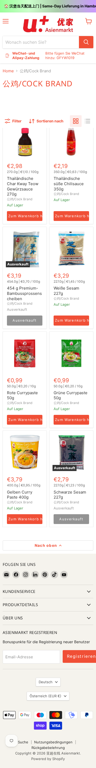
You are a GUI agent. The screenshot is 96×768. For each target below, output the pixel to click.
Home (8, 71)
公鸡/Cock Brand (20, 199)
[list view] (87, 121)
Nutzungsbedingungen (53, 742)
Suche (23, 742)
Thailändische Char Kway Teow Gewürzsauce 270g (22, 186)
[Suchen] (86, 42)
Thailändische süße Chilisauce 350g (69, 183)
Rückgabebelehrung (48, 747)
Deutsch (46, 682)
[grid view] (76, 121)
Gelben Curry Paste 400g (19, 495)
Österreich (45, 696)
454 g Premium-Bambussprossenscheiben (24, 293)
